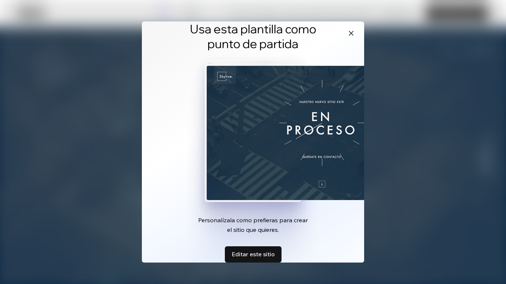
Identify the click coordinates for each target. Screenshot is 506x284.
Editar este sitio (253, 254)
